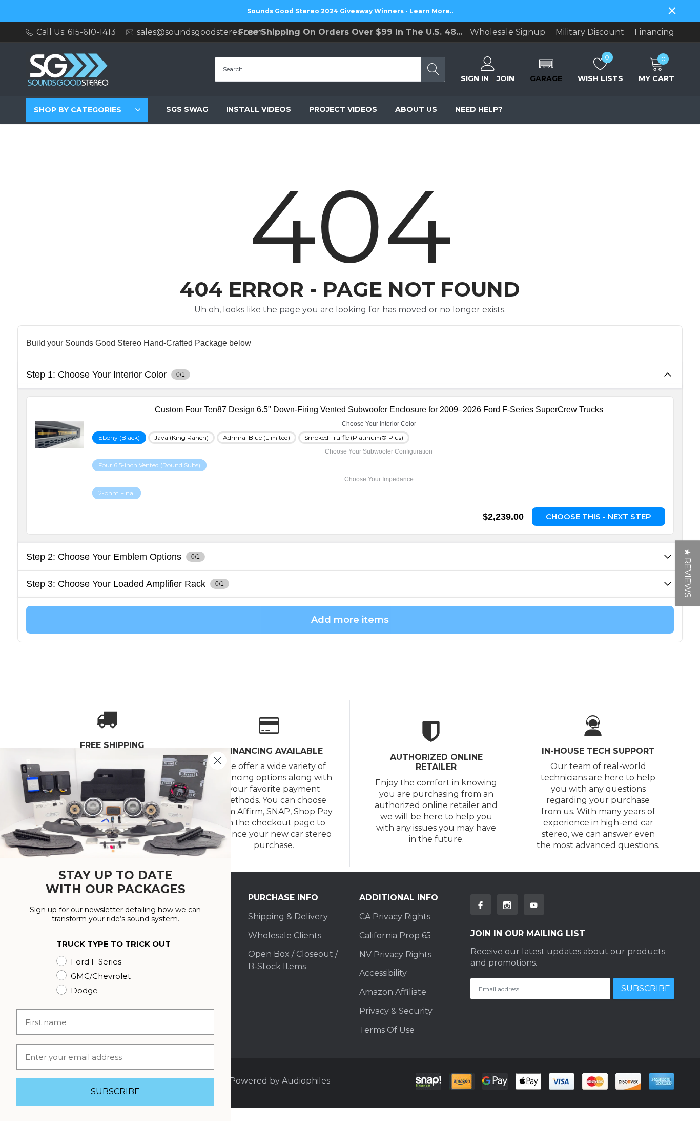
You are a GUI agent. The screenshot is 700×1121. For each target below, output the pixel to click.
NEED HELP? (479, 109)
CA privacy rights (394, 916)
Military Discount (589, 32)
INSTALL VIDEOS (258, 109)
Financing (654, 32)
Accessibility (383, 973)
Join (505, 78)
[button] (546, 69)
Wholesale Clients (284, 935)
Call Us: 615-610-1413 (76, 32)
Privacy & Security (396, 1011)
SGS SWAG (187, 109)
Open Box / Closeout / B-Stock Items (293, 960)
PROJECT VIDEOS (343, 109)
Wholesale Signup (507, 32)
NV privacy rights (395, 954)
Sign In (475, 78)
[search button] (433, 69)
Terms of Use (387, 1030)
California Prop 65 (395, 935)
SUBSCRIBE (115, 1091)
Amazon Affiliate (392, 992)
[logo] (68, 69)
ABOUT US (416, 109)
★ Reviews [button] (687, 573)
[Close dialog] (218, 761)
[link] (378, 410)
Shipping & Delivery (288, 916)
